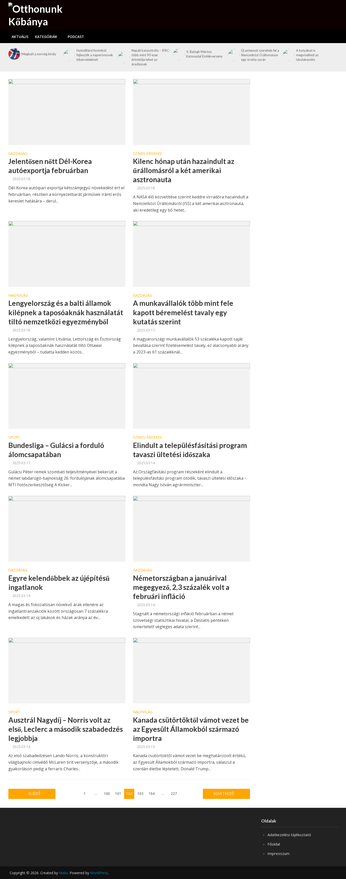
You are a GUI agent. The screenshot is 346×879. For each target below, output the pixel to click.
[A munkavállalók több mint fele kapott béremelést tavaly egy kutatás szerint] (191, 253)
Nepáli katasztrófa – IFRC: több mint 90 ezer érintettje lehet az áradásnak (150, 57)
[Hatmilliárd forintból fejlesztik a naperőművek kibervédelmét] (68, 55)
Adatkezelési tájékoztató (289, 834)
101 (118, 793)
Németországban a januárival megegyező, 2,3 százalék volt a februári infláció (181, 587)
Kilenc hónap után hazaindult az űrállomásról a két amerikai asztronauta (183, 170)
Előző (34, 793)
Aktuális (20, 36)
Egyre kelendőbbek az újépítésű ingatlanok (59, 582)
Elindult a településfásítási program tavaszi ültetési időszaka (190, 450)
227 (174, 793)
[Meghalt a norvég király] (13, 54)
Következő (224, 793)
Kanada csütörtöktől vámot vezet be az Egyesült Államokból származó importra (191, 729)
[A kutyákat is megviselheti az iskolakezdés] (288, 55)
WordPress (99, 872)
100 (107, 793)
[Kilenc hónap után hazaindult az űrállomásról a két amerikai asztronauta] (191, 111)
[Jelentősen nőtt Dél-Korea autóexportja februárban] (66, 111)
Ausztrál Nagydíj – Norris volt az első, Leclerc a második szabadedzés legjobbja (65, 729)
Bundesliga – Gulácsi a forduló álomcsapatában (56, 450)
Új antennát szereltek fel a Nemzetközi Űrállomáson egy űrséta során (260, 55)
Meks (63, 872)
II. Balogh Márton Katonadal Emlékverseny (204, 54)
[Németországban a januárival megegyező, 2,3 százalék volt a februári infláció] (191, 528)
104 (151, 793)
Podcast (76, 36)
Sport (14, 438)
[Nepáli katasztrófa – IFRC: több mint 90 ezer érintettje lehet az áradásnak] (123, 57)
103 (140, 793)
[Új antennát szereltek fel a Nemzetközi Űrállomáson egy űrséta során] (233, 55)
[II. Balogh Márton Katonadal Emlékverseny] (178, 54)
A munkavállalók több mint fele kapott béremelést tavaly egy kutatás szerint (183, 312)
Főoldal (273, 844)
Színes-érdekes (147, 154)
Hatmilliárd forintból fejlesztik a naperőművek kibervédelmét (94, 55)
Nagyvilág (18, 296)
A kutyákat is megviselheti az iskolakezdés (307, 55)
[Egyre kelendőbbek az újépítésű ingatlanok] (66, 528)
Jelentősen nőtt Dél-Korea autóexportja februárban (50, 166)
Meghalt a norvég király (39, 54)
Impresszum (278, 853)
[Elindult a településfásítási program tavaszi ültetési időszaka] (191, 395)
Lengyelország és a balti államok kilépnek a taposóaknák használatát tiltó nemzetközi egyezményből (65, 312)
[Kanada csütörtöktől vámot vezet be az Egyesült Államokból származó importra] (191, 670)
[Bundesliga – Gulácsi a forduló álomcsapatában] (66, 395)
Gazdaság (17, 154)
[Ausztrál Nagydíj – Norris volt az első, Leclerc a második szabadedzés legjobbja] (66, 670)
